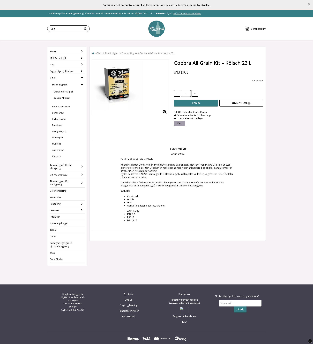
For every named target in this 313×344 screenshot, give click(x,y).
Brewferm (57, 125)
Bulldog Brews (59, 118)
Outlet (53, 236)
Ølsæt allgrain (59, 84)
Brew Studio (56, 259)
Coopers (56, 156)
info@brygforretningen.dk (184, 299)
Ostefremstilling (58, 190)
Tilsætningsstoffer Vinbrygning (59, 183)
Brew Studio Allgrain (64, 91)
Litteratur (55, 216)
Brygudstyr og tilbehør (61, 71)
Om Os (128, 299)
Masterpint (57, 137)
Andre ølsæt (58, 149)
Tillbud (53, 229)
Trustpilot (129, 294)
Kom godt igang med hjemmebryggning (61, 244)
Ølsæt (53, 77)
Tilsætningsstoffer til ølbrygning (60, 166)
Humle (53, 51)
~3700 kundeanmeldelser (187, 13)
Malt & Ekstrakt (58, 58)
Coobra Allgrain (62, 97)
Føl (174, 316)
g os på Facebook (186, 316)
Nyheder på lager (59, 223)
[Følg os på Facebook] (184, 313)
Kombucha (55, 197)
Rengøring (55, 203)
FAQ (184, 321)
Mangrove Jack (59, 131)
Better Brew (58, 112)
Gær (52, 64)
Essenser (54, 210)
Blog (52, 252)
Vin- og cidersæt (58, 174)
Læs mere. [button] (257, 80)
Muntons (56, 143)
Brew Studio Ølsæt (61, 106)
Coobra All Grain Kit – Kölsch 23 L (157, 53)
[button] (255, 28)
